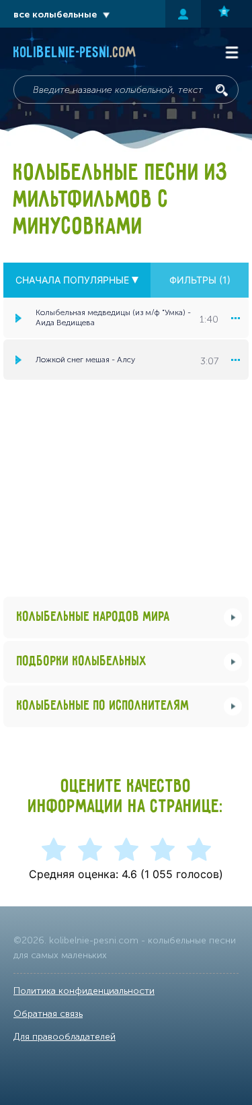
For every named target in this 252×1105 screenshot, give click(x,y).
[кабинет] (183, 14)
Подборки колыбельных (82, 661)
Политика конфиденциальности (84, 991)
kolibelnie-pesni (74, 53)
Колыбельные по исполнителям (103, 706)
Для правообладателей (64, 1036)
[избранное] (226, 14)
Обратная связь (48, 1013)
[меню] (235, 318)
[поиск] (222, 90)
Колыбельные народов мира (93, 617)
